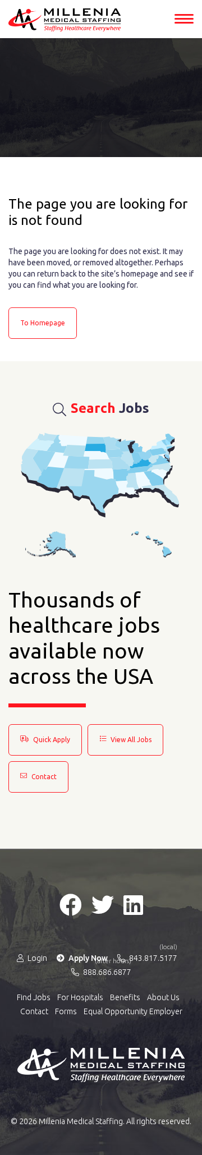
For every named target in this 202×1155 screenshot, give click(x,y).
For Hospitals (80, 997)
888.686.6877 (106, 972)
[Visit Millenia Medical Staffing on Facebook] (70, 905)
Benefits (125, 997)
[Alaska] (50, 544)
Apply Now (87, 958)
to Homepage (42, 322)
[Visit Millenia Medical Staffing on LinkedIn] (133, 905)
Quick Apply (50, 739)
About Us (163, 997)
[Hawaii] (151, 544)
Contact (43, 776)
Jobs (110, 408)
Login (36, 958)
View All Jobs (130, 739)
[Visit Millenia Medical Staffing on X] (102, 905)
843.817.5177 (152, 957)
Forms (66, 1011)
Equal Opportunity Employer (133, 1011)
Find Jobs (33, 997)
